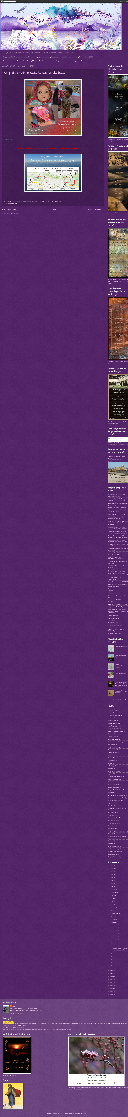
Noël (109, 803)
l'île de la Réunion (113, 771)
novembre (114, 919)
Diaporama (111, 744)
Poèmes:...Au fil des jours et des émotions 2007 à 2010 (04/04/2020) (117, 506)
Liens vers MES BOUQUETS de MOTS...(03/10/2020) (116, 553)
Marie (13, 1006)
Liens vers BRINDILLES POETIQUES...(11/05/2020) (115, 558)
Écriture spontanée (113, 750)
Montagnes (111, 792)
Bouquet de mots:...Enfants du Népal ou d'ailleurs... (35, 73)
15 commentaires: (57, 201)
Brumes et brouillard (113, 728)
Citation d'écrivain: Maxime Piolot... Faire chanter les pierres (117, 459)
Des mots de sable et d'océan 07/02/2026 (115, 589)
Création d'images (113, 736)
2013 (111, 875)
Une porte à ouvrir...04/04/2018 (116, 633)
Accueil (53, 209)
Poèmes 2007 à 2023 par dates (116, 514)
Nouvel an (110, 806)
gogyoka (110, 763)
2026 (111, 994)
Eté (109, 755)
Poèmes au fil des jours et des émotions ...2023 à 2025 (116, 517)
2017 (111, 887)
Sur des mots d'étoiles (113, 846)
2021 (111, 979)
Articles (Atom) (14, 213)
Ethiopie (110, 758)
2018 (111, 970)
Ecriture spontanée (113, 747)
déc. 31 (115, 965)
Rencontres (111, 841)
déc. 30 (115, 963)
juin (112, 904)
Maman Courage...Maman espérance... (120, 665)
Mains (109, 782)
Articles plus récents (9, 209)
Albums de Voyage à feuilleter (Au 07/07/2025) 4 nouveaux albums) (117, 499)
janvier (113, 889)
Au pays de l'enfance (113, 715)
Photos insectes (112, 815)
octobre (113, 916)
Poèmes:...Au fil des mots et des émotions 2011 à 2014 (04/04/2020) (117, 540)
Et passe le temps (112, 752)
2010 (111, 866)
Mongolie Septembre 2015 (115, 790)
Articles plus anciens (96, 209)
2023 (111, 985)
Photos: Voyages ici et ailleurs (116, 831)
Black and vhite (112, 720)
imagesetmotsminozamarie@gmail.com (13, 1027)
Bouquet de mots (12, 203)
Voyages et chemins (113, 857)
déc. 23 (115, 954)
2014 (111, 878)
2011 (111, 869)
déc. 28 (115, 960)
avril (112, 898)
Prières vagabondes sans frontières (117, 836)
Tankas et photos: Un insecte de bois (121, 692)
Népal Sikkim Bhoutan (114, 800)
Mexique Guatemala (113, 787)
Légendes (110, 774)
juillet (113, 907)
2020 (111, 976)
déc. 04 (115, 928)
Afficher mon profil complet (17, 1013)
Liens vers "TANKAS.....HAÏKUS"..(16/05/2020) (117, 566)
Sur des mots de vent (113, 851)
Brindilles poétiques (113, 726)
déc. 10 (115, 934)
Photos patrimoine (113, 823)
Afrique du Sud (112, 710)
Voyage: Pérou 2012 (113, 618)
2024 (111, 988)
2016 (111, 884)
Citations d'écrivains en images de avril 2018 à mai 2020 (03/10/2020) (117, 532)
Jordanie (110, 768)
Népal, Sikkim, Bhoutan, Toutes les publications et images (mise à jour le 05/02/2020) (118, 611)
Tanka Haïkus (111, 854)
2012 (111, 872)
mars (113, 895)
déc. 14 (115, 937)
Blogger (83, 1113)
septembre (114, 913)
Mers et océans (112, 784)
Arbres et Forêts (112, 713)
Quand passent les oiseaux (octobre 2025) (117, 596)
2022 (111, 982)
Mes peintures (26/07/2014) (115, 607)
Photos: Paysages (112, 828)
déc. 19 (115, 940)
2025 (111, 991)
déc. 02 (115, 925)
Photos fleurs (111, 812)
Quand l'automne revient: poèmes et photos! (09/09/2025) (117, 585)
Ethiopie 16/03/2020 (113, 615)
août (112, 910)
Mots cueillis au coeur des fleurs (116, 795)
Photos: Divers (112, 826)
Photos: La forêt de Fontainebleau (118, 700)
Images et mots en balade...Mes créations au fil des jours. (116, 495)
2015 (111, 881)
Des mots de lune (112, 739)
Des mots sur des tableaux (115, 742)
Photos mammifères (113, 818)
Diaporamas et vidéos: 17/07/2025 (117, 604)
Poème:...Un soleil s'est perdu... (121, 647)
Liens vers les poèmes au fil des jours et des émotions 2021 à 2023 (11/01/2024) (118, 522)
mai (112, 901)
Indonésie (110, 766)
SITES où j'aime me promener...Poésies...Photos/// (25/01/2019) (116, 629)
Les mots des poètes (113, 779)
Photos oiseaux (112, 820)
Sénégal (110, 843)
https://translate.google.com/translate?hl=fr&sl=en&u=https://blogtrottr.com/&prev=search (45, 1029)
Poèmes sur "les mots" (114, 593)
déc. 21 (115, 943)
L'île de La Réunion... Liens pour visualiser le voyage (117, 621)
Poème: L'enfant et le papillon (120, 674)
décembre (114, 922)
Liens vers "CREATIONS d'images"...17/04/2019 (114, 578)
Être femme (111, 760)
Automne (110, 718)
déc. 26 (115, 957)
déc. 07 (115, 931)
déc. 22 (115, 946)
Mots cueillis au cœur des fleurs (116, 798)
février (113, 892)
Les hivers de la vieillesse (115, 776)
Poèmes (110, 834)
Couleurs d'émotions (113, 734)
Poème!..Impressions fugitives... (120, 656)
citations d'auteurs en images (115, 731)
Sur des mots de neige (114, 849)
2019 (111, 973)
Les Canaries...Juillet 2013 (115, 625)
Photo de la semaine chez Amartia (117, 808)
